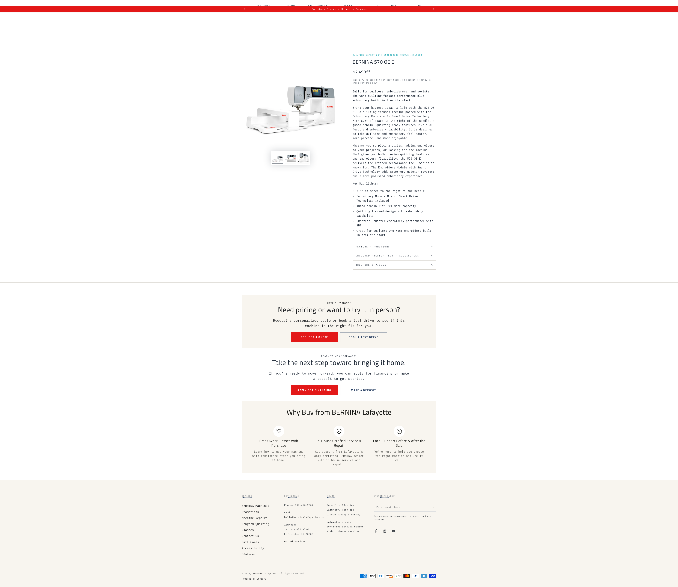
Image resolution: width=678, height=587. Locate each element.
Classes (248, 529)
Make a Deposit (363, 390)
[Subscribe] (434, 507)
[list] (339, 446)
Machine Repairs (254, 517)
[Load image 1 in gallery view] (277, 157)
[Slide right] (433, 9)
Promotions (250, 511)
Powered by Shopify (254, 579)
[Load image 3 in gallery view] (303, 157)
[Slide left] (245, 9)
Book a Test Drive (363, 337)
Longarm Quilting (255, 523)
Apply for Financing (314, 390)
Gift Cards (250, 542)
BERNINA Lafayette (264, 573)
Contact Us (250, 536)
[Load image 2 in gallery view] (290, 157)
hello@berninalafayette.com (304, 517)
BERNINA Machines (255, 505)
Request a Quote (314, 337)
